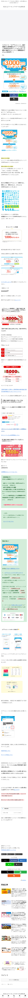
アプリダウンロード (6, 282)
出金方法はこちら (5, 750)
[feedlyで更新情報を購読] (20, 872)
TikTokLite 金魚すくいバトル (8, 850)
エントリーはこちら (8, 521)
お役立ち (4, 854)
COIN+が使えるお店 (16, 605)
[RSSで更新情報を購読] (14, 875)
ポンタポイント (19, 854)
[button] (14, 99)
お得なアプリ (11, 854)
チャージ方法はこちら (7, 754)
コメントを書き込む (14, 979)
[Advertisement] (14, 25)
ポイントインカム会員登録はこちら (10, 435)
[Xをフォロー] (7, 872)
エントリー (18, 300)
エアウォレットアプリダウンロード (14, 572)
